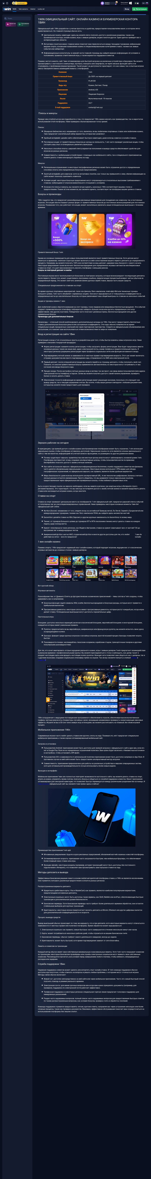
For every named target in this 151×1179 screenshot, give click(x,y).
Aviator (134, 658)
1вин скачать (43, 784)
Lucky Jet (41, 660)
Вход (127, 9)
